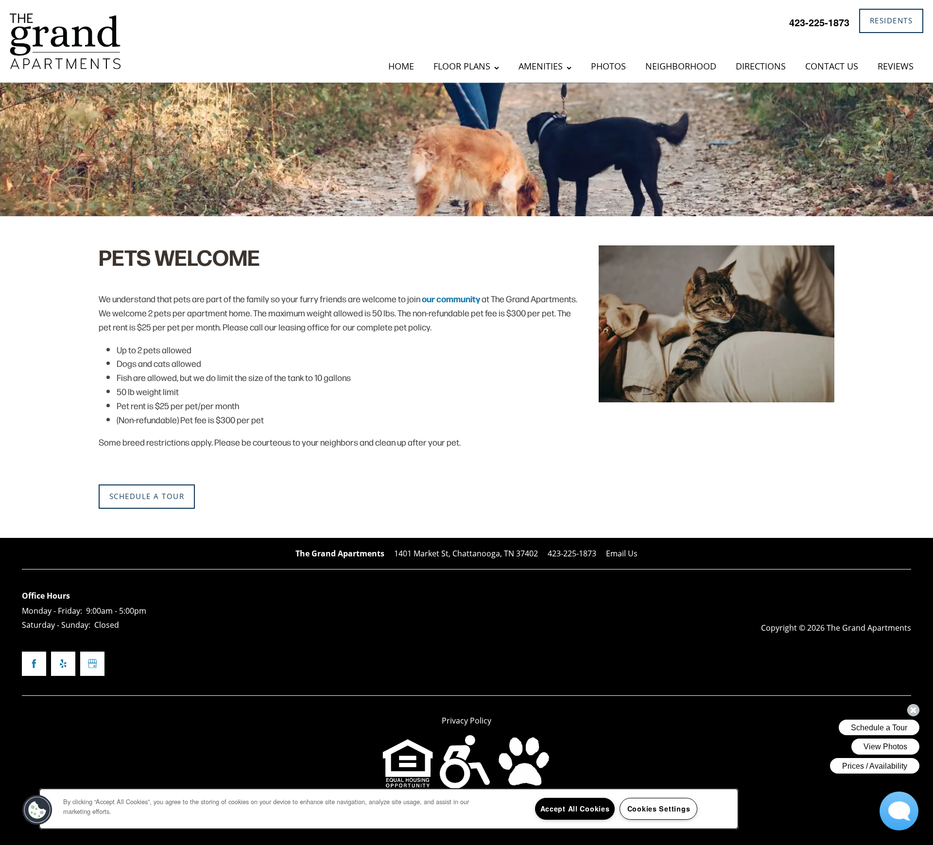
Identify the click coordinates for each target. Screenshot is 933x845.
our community (451, 298)
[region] (389, 808)
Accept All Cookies (575, 808)
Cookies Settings (659, 808)
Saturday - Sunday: (56, 625)
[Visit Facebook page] (34, 664)
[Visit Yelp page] (63, 664)
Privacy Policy (466, 720)
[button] (891, 21)
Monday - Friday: (52, 610)
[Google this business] (92, 664)
